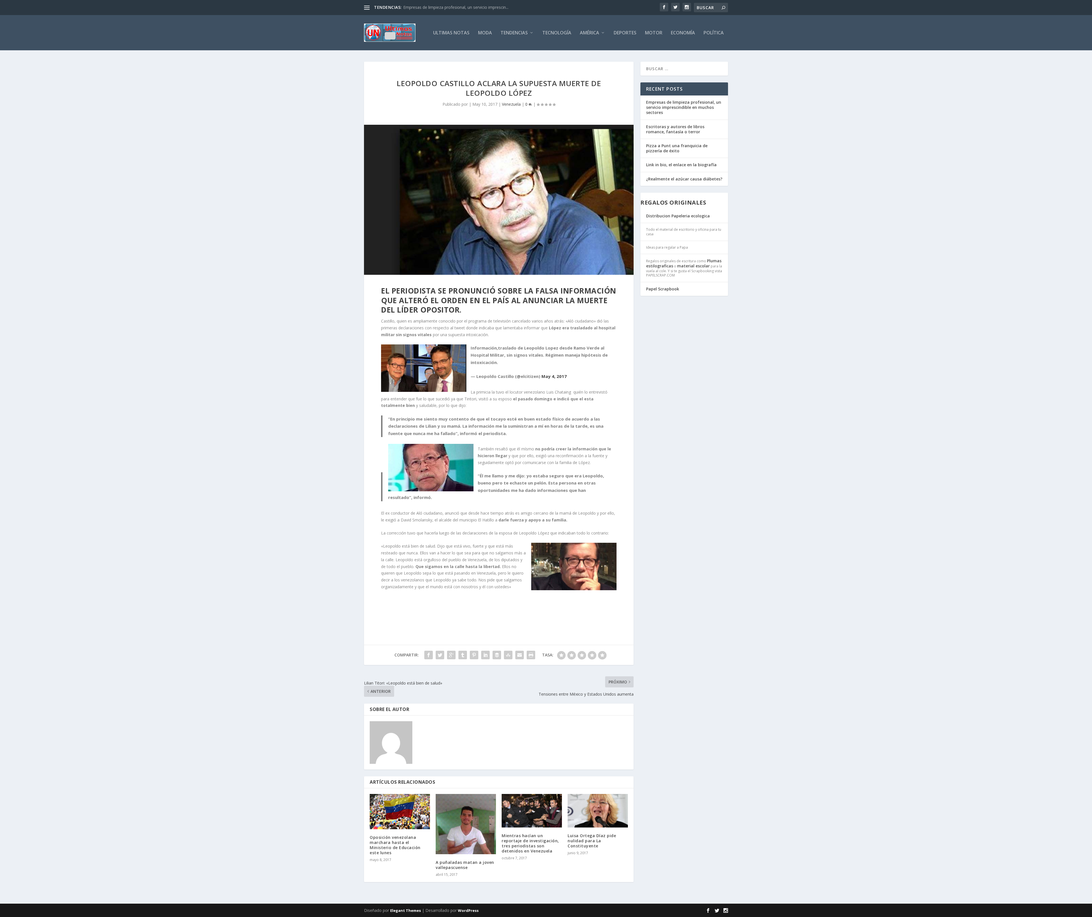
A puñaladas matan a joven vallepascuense (465, 865)
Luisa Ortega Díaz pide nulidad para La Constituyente (592, 841)
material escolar (693, 266)
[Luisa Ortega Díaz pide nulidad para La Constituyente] (598, 810)
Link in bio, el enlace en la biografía (681, 164)
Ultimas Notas (451, 33)
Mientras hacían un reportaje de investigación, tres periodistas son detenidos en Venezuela (530, 843)
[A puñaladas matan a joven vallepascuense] (466, 824)
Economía (683, 33)
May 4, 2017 (554, 376)
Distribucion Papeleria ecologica (678, 216)
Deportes (625, 33)
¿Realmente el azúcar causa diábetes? (684, 179)
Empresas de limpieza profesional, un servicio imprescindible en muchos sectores (683, 107)
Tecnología (556, 33)
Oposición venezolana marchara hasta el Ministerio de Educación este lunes (395, 845)
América (589, 33)
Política (714, 33)
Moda (485, 33)
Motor (653, 33)
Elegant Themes (405, 910)
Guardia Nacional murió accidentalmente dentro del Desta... (458, 7)
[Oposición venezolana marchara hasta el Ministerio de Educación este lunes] (400, 811)
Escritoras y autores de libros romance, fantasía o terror (675, 129)
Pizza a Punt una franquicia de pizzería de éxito (677, 148)
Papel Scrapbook (662, 289)
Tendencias (514, 33)
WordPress (468, 910)
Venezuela (511, 104)
